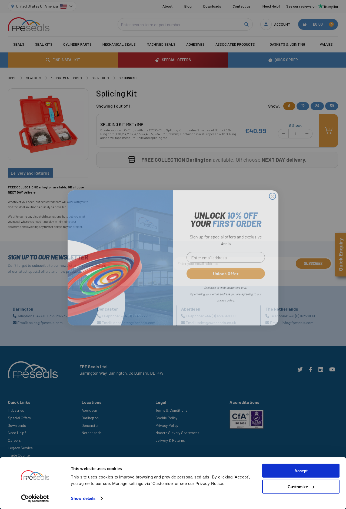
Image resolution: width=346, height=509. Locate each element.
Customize (298, 486)
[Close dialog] (272, 193)
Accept (301, 470)
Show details (83, 498)
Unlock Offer (225, 270)
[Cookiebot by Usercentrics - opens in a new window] (35, 498)
